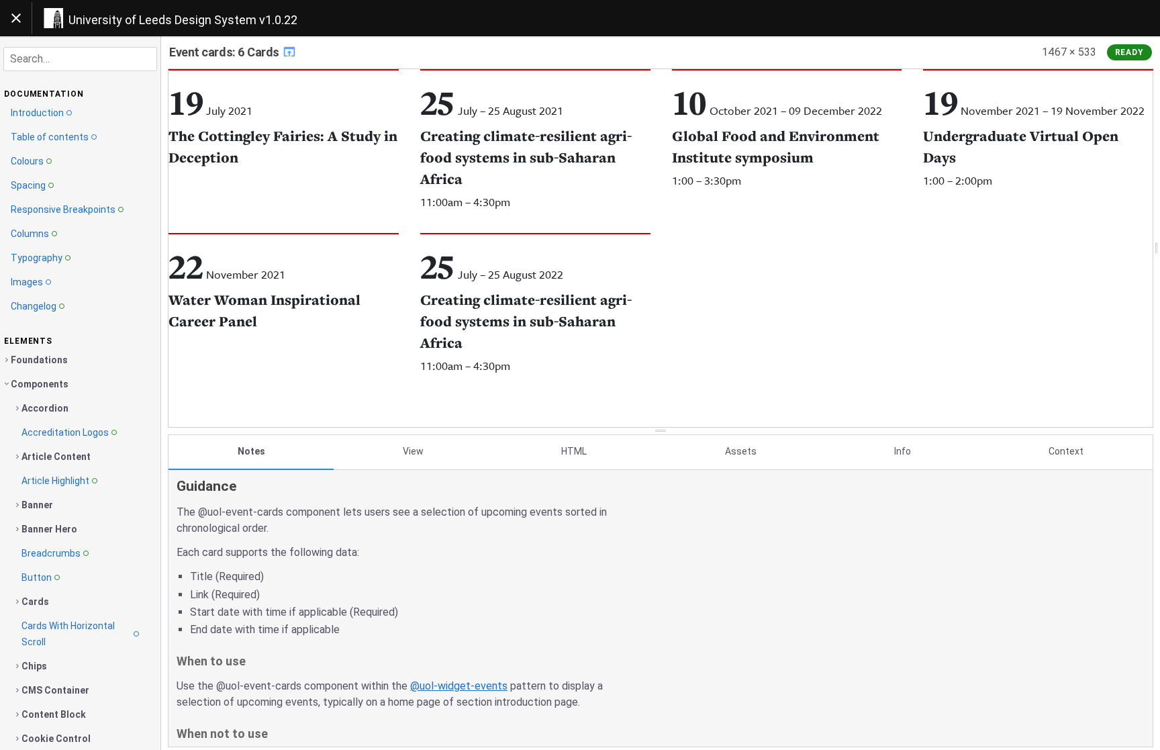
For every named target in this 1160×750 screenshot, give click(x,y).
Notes (251, 451)
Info (902, 451)
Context (1066, 451)
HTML (574, 451)
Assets (741, 451)
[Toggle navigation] (16, 18)
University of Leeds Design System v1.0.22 (182, 20)
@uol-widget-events (459, 685)
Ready (1130, 52)
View (413, 451)
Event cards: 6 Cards (225, 52)
